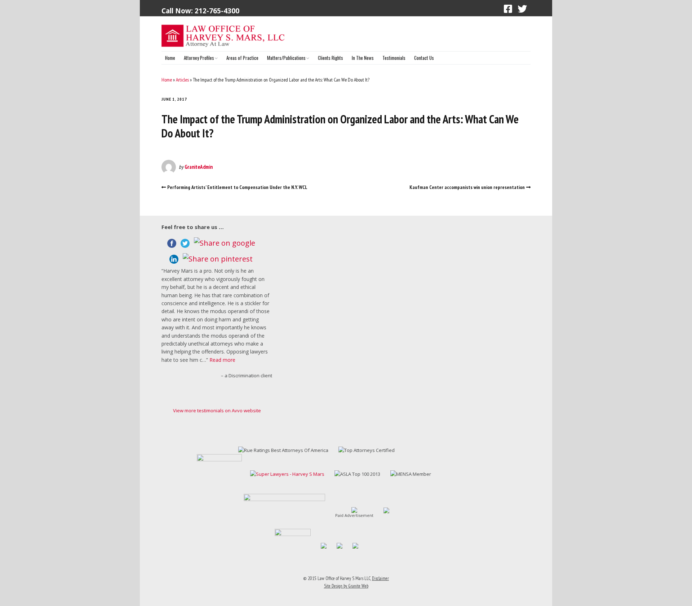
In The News (363, 57)
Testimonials (393, 57)
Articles (182, 79)
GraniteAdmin (199, 166)
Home (170, 57)
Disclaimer (380, 578)
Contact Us (424, 57)
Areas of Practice (242, 57)
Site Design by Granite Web (346, 586)
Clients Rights (330, 57)
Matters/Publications (286, 57)
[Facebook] (508, 8)
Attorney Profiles (199, 57)
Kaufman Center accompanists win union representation (467, 187)
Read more (222, 359)
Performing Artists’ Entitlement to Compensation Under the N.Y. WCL (237, 187)
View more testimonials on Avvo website (217, 410)
